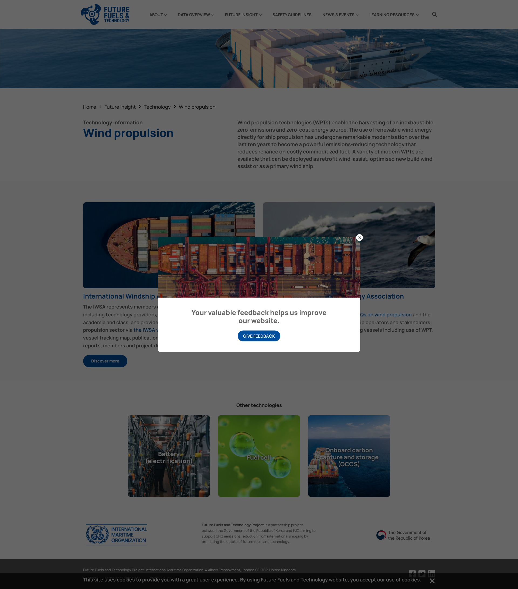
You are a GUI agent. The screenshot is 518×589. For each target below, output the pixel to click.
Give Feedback (259, 336)
